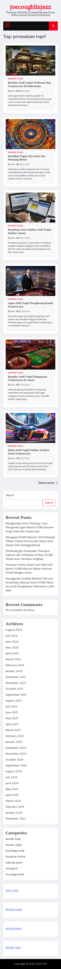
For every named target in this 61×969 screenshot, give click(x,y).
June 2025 (12, 712)
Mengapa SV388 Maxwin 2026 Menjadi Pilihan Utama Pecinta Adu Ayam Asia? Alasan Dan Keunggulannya (30, 541)
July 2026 (11, 636)
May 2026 (12, 647)
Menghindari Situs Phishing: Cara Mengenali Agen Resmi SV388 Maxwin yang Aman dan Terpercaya (30, 527)
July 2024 (11, 777)
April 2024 (12, 795)
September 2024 (16, 765)
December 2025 (16, 677)
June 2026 (12, 642)
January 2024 (14, 813)
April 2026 (12, 653)
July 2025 (11, 706)
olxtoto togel (14, 909)
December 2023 (16, 819)
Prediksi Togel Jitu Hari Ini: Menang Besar (27, 158)
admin (12, 91)
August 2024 (14, 771)
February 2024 (15, 807)
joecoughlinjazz (30, 7)
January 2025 (14, 742)
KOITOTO (41, 964)
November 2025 (16, 683)
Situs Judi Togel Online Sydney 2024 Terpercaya (28, 452)
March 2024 (13, 801)
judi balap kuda (15, 851)
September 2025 (16, 695)
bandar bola (13, 839)
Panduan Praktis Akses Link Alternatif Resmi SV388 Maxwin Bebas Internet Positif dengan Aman (29, 569)
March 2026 (13, 659)
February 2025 (15, 736)
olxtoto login (14, 928)
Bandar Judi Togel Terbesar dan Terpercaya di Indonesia (29, 84)
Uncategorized (15, 874)
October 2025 (14, 689)
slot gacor (12, 868)
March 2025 (13, 730)
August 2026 (14, 630)
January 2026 (14, 671)
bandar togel (15, 79)
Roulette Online (15, 857)
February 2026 (15, 665)
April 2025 (12, 724)
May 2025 (12, 718)
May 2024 (12, 789)
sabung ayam (14, 862)
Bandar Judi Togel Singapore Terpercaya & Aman (27, 378)
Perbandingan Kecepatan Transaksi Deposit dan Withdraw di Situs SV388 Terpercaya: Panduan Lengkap (29, 555)
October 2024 (14, 760)
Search (10, 495)
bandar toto (13, 947)
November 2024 (16, 754)
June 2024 (12, 783)
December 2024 (16, 748)
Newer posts (46, 483)
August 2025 (14, 701)
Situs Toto (12, 890)
